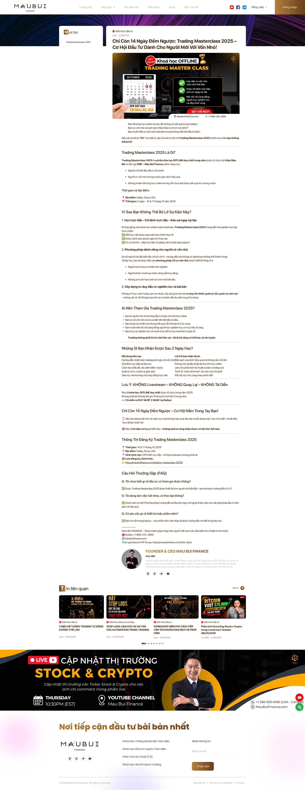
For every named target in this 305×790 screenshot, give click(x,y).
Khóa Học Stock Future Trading (142, 764)
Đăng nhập (290, 7)
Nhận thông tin (201, 741)
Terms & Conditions (221, 783)
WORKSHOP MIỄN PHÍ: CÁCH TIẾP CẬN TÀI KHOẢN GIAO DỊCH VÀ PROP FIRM (175, 630)
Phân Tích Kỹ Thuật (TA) (137, 757)
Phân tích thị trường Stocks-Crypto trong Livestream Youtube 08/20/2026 (221, 630)
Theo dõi (203, 766)
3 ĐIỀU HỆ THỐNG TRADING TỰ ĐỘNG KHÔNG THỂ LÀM (81, 628)
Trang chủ (85, 7)
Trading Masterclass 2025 (78, 42)
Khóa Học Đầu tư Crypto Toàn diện (144, 749)
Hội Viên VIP (131, 7)
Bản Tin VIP (191, 7)
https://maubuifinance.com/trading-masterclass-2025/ (154, 462)
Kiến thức (154, 7)
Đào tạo (106, 7)
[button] (144, 643)
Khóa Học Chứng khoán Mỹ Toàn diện (146, 741)
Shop (172, 7)
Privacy (240, 783)
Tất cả (235, 588)
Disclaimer (199, 783)
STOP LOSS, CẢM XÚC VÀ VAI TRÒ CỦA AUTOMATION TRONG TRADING (127, 628)
